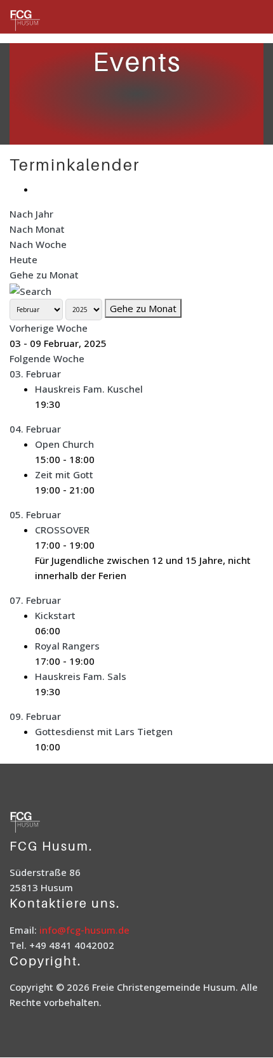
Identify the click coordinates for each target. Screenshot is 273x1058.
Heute (23, 259)
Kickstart (55, 615)
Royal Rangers (67, 645)
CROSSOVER (62, 529)
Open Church (64, 444)
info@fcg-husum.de (84, 930)
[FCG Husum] (41, 21)
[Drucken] (39, 189)
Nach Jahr (31, 213)
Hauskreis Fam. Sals (80, 676)
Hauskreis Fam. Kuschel (89, 388)
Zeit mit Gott (64, 474)
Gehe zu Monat (44, 274)
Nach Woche (38, 244)
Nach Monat (37, 229)
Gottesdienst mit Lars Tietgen (104, 731)
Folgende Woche (47, 358)
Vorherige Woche (49, 328)
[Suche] (30, 290)
